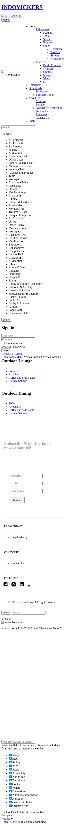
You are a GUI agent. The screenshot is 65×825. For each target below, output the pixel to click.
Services (41, 104)
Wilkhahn (48, 68)
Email (12, 676)
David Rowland (52, 65)
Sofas (12, 371)
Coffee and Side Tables (22, 377)
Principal (41, 62)
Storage (47, 39)
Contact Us (42, 117)
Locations (41, 114)
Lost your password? (13, 346)
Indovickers (42, 29)
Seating (47, 32)
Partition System (55, 54)
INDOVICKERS (22, 7)
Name (12, 664)
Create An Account (12, 353)
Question (14, 719)
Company (41, 101)
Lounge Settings (18, 380)
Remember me (14, 343)
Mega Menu (16, 356)
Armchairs (15, 374)
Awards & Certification (49, 107)
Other (46, 45)
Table (46, 35)
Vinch (46, 78)
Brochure (41, 91)
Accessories (57, 58)
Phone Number (17, 686)
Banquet (48, 42)
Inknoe (47, 75)
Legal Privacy (19, 537)
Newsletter (42, 111)
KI (44, 81)
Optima (47, 71)
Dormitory (56, 48)
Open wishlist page (12, 821)
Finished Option (45, 94)
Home (4, 356)
